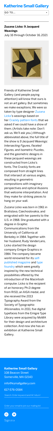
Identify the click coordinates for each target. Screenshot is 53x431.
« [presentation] (6, 62)
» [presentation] (46, 62)
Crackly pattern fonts (23, 120)
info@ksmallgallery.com (19, 383)
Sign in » (9, 420)
